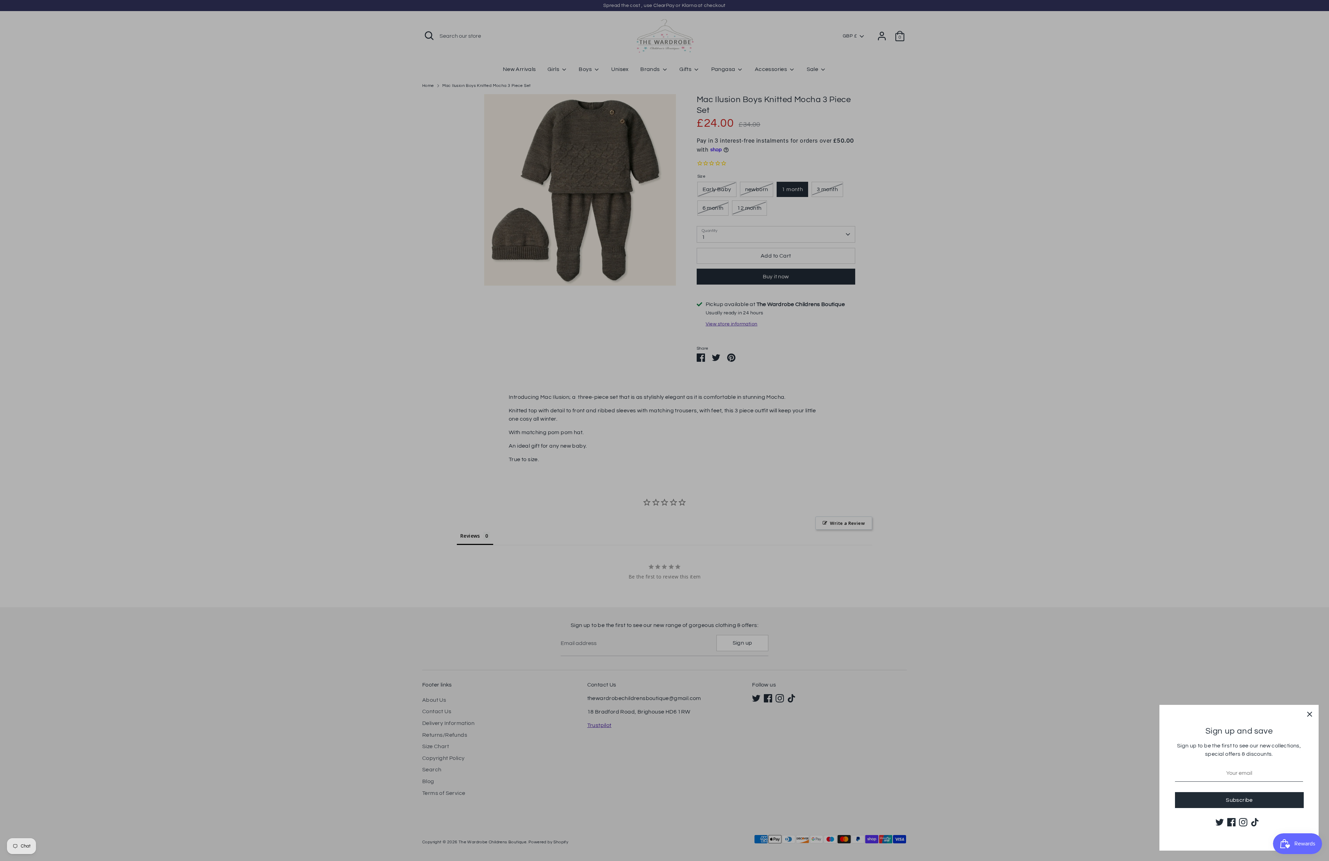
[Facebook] (1231, 822)
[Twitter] (1219, 822)
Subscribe (1239, 800)
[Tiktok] (1255, 822)
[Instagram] (1243, 822)
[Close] (1309, 713)
